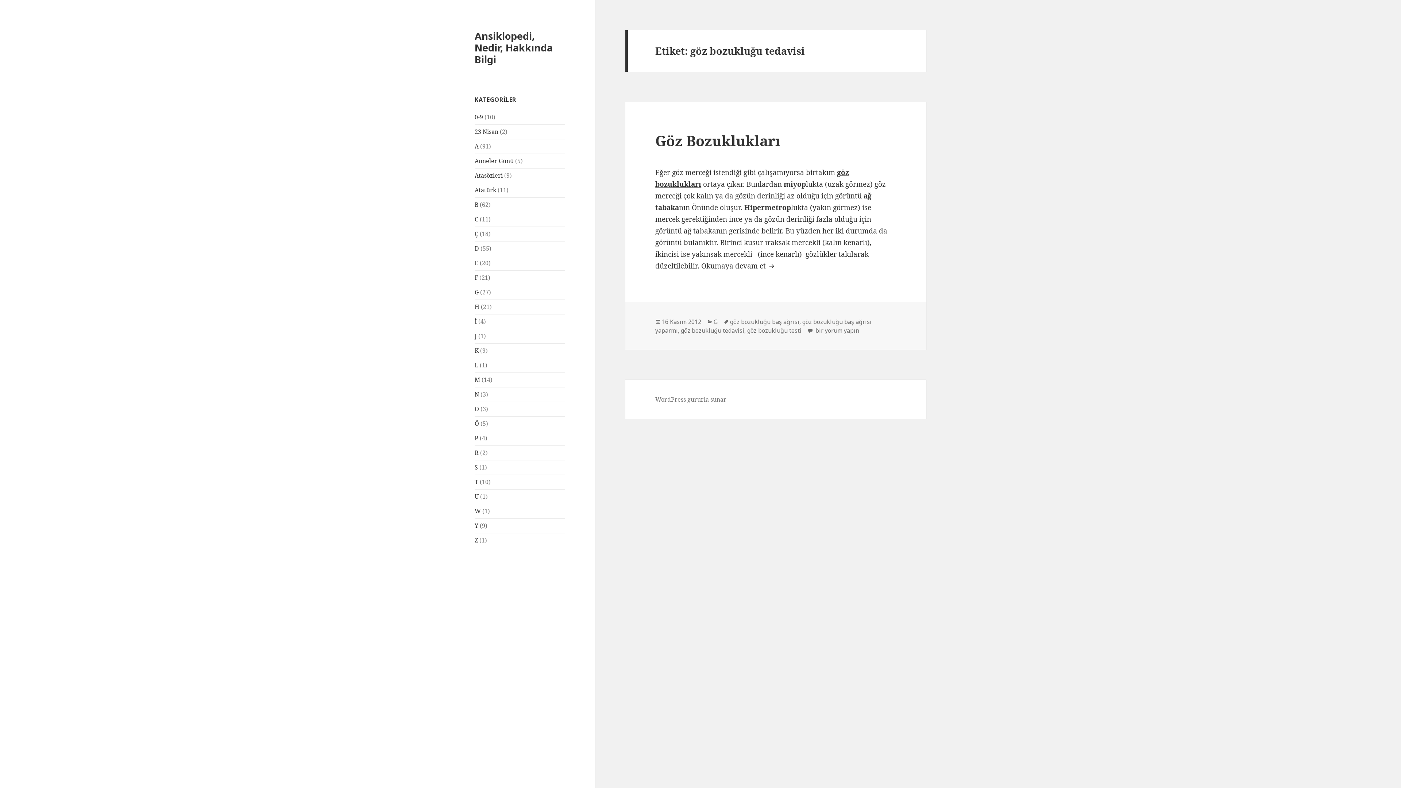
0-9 (479, 117)
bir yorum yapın (836, 331)
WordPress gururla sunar (690, 399)
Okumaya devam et (738, 266)
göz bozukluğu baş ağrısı (764, 322)
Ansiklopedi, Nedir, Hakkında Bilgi (514, 47)
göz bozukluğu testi (774, 331)
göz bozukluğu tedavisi (712, 331)
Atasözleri (489, 175)
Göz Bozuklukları (717, 140)
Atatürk (485, 190)
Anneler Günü (494, 161)
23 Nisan (486, 132)
